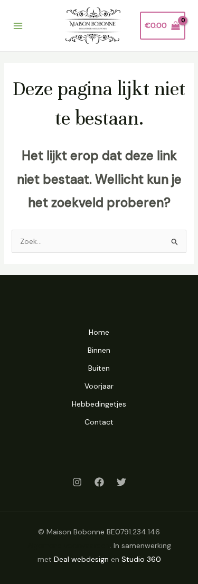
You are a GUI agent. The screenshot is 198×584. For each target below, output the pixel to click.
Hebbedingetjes (99, 404)
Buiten (99, 368)
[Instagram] (77, 482)
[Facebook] (99, 482)
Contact (99, 422)
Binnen (99, 350)
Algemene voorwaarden (68, 545)
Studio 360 (141, 559)
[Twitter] (121, 482)
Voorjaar (99, 386)
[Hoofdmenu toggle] (18, 25)
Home (99, 332)
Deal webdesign (81, 559)
